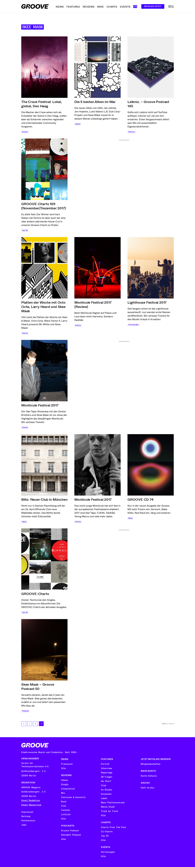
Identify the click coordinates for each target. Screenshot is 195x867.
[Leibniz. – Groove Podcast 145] (150, 67)
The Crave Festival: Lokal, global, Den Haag (41, 104)
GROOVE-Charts (35, 593)
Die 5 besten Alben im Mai (94, 101)
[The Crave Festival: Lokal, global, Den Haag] (44, 67)
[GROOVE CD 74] (150, 465)
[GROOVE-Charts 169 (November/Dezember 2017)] (44, 169)
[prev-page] (23, 723)
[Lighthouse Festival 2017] (150, 267)
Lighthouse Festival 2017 (147, 302)
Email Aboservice (31, 804)
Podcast (25, 711)
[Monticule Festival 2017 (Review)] (97, 267)
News (24, 522)
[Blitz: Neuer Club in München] (44, 465)
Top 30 (24, 230)
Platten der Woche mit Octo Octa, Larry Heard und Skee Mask (43, 306)
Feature (131, 132)
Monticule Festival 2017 (39, 405)
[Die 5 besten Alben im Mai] (97, 67)
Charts (25, 333)
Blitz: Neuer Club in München (44, 499)
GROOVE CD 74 (140, 499)
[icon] (171, 6)
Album (77, 124)
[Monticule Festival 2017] (44, 370)
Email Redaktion (30, 800)
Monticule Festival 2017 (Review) (92, 304)
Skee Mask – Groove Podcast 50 (37, 686)
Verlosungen (133, 325)
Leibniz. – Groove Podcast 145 (148, 104)
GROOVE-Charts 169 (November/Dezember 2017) (43, 206)
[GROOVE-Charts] (44, 559)
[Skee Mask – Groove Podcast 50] (44, 649)
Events (25, 132)
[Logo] (35, 6)
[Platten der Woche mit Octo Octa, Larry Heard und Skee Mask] (44, 267)
